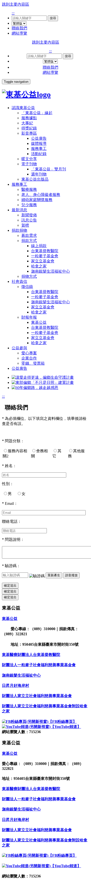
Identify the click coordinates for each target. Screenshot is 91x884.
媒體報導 (39, 143)
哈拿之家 (39, 266)
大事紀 (27, 123)
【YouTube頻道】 (65, 727)
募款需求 (29, 235)
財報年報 (29, 317)
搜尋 (53, 18)
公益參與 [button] (19, 348)
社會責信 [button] (19, 281)
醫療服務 (29, 189)
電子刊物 (29, 164)
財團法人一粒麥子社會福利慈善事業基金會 (39, 665)
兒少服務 (29, 205)
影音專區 (29, 133)
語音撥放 (71, 575)
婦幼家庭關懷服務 (36, 200)
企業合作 (29, 358)
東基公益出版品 (35, 179)
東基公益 (39, 322)
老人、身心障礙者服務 (40, 195)
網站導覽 (19, 33)
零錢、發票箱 (33, 363)
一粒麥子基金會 (44, 256)
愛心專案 (29, 353)
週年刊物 (39, 174)
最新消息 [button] (19, 210)
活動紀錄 (39, 154)
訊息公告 (29, 220)
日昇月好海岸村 (15, 685)
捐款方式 (29, 241)
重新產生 (54, 575)
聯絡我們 (19, 28)
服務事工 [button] (19, 184)
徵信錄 (27, 287)
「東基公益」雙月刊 (48, 169)
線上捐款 (39, 246)
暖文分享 (29, 159)
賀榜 (25, 225)
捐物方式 (29, 276)
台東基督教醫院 (44, 251)
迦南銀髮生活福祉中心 (50, 271)
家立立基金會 (42, 261)
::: (13, 13)
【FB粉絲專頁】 (62, 721)
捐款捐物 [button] (19, 230)
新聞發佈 (29, 215)
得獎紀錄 (29, 128)
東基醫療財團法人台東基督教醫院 (31, 655)
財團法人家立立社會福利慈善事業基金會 (37, 696)
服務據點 (29, 118)
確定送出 (10, 585)
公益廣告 (39, 138)
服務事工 (39, 149)
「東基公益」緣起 (36, 113)
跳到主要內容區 (15, 4)
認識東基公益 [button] (23, 108)
